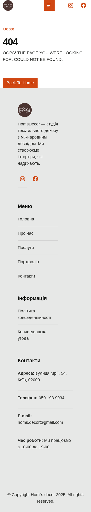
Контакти (26, 276)
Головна (26, 219)
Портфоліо (28, 262)
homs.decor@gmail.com (40, 422)
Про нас (25, 233)
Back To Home (20, 82)
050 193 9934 (51, 397)
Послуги (26, 247)
